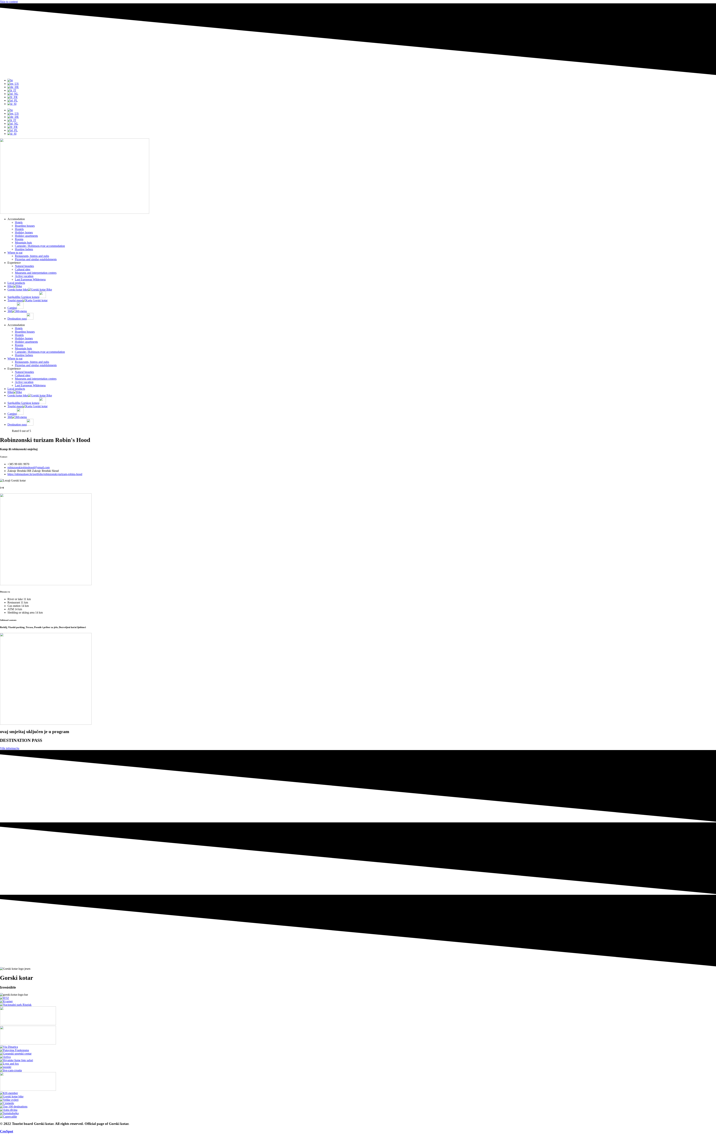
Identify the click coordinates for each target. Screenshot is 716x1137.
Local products (16, 282)
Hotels (19, 222)
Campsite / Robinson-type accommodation (40, 245)
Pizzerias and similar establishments (36, 259)
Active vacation (24, 276)
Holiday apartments (26, 235)
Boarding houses (25, 225)
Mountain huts (23, 242)
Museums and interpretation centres (35, 272)
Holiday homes (24, 232)
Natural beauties (24, 266)
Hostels (19, 229)
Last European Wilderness (30, 279)
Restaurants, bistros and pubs (32, 256)
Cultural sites (22, 269)
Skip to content (9, 1)
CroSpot (6, 1131)
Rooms (19, 239)
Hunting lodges (24, 249)
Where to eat (14, 252)
